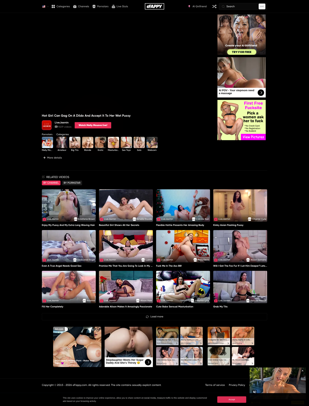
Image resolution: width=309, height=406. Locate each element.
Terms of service (215, 385)
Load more (156, 316)
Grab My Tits (220, 306)
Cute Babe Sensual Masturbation (174, 306)
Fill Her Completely (52, 306)
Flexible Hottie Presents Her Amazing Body (180, 225)
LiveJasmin (62, 122)
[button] (127, 158)
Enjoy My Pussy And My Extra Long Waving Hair (68, 225)
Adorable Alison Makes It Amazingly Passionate (125, 306)
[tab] (51, 183)
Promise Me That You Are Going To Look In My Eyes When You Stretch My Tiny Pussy (146, 265)
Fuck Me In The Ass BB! (169, 265)
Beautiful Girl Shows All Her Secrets (119, 225)
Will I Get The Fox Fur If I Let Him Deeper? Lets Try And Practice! (249, 265)
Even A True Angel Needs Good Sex (62, 265)
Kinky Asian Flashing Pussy (228, 225)
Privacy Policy (237, 385)
